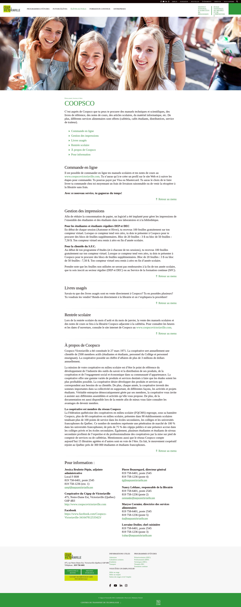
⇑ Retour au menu (166, 199)
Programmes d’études (38, 9)
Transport (112, 564)
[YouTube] (115, 585)
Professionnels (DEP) (141, 560)
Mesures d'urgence (89, 572)
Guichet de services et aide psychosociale (81, 578)
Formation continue (100, 9)
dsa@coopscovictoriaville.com (135, 518)
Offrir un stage (114, 572)
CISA (141, 602)
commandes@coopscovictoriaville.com (138, 498)
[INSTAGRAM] (168, 1)
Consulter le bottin (72, 572)
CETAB (128, 602)
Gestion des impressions (85, 135)
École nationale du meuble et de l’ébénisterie (219, 11)
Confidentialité (120, 598)
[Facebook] (110, 585)
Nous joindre (229, 1)
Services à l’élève (77, 98)
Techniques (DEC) (140, 562)
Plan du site (128, 598)
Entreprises (120, 9)
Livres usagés (79, 140)
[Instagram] (126, 585)
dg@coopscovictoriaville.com (134, 480)
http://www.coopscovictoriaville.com (85, 504)
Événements (206, 1)
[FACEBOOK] (161, 1)
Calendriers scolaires (116, 560)
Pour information (80, 154)
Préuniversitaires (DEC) (142, 557)
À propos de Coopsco (83, 149)
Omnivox (217, 1)
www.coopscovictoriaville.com (82, 176)
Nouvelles (195, 1)
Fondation (184, 1)
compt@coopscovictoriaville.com (79, 487)
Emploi (174, 1)
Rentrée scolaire (80, 145)
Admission (113, 557)
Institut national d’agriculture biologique (203, 10)
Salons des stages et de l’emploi (120, 577)
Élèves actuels (78, 9)
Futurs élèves (60, 9)
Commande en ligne (82, 130)
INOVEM (151, 602)
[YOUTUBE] (163, 1)
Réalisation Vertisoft (137, 598)
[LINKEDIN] (166, 1)
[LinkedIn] (121, 585)
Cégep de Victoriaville (11, 8)
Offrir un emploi (115, 575)
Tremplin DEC (139, 564)
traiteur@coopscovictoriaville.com (137, 535)
